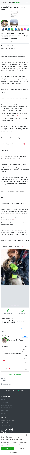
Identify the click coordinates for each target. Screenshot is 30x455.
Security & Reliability (7, 405)
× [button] (28, 435)
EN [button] (4, 2)
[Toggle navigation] (27, 2)
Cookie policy (5, 413)
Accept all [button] (8, 448)
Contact (25, 336)
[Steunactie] (14, 2)
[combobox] (26, 435)
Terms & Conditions (7, 407)
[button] (2, 29)
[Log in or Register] (2, 2)
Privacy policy (5, 410)
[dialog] (15, 444)
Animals (4, 380)
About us (3, 399)
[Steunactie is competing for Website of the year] (11, 431)
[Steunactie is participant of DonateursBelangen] (4, 431)
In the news (4, 402)
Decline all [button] (22, 448)
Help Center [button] (6, 425)
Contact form (7, 423)
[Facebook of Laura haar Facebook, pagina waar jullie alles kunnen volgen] (3, 331)
